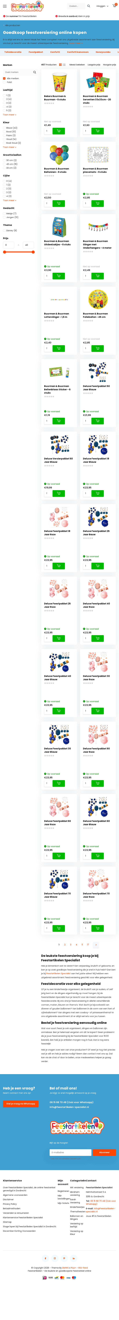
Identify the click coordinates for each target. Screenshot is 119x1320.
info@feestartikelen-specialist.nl (69, 1107)
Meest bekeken (77, 64)
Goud (11, 139)
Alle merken (12, 78)
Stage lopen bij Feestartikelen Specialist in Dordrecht (29, 1226)
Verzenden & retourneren (16, 1213)
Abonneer (104, 1152)
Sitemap (7, 1222)
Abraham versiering (75, 1193)
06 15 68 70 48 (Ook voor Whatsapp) (71, 1102)
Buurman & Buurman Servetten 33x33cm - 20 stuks (97, 99)
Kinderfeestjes (77, 1207)
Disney (11, 230)
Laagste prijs (94, 64)
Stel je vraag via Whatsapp (20, 1103)
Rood (11, 131)
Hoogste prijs (109, 64)
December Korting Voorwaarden (19, 1231)
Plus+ (73, 1267)
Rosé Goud (13, 142)
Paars (11, 135)
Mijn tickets (63, 1203)
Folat (9, 82)
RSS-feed (83, 1267)
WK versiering (77, 1187)
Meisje (11, 213)
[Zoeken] (88, 6)
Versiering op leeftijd (76, 1225)
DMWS (65, 1267)
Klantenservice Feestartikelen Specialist (23, 1217)
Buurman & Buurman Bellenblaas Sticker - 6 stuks (57, 389)
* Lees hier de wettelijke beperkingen (65, 1158)
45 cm (12, 164)
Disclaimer (8, 1199)
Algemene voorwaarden (15, 1195)
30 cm (11, 160)
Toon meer (75, 43)
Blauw (11, 127)
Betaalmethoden (11, 1208)
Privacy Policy (10, 1204)
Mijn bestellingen (64, 1197)
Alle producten (12, 25)
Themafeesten (77, 1211)
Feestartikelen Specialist (58, 973)
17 (88, 944)
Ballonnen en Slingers (76, 1218)
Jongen (12, 217)
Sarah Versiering (75, 1201)
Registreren (63, 1191)
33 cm (11, 167)
